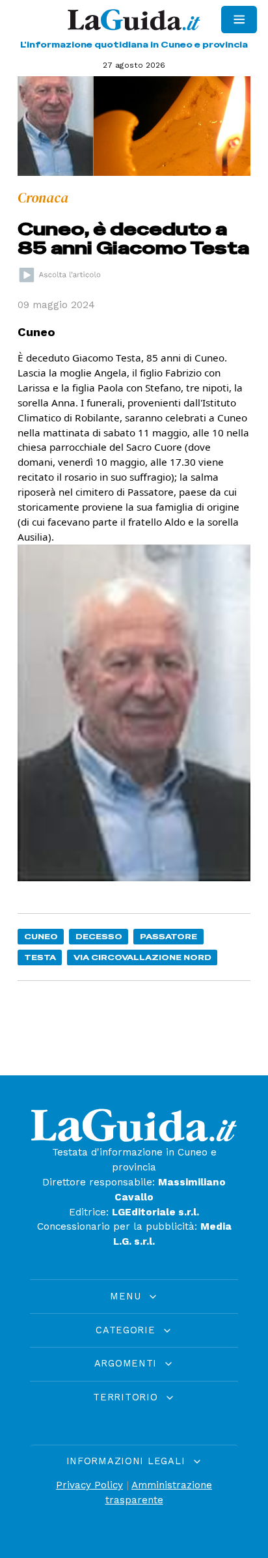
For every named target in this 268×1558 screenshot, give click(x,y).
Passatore (168, 936)
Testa (40, 957)
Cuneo (41, 936)
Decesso (98, 936)
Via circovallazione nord (142, 957)
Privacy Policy (89, 1485)
